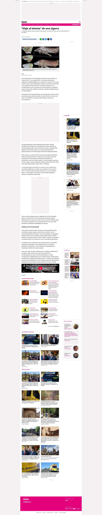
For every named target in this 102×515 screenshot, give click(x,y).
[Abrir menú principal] (80, 21)
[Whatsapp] (41, 39)
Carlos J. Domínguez (25, 424)
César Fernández (25, 366)
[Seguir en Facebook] (69, 508)
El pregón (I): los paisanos (67, 354)
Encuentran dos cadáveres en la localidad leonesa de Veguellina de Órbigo (30, 347)
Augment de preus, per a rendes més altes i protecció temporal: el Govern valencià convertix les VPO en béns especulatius (67, 275)
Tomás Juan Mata (44, 346)
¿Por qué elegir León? (46, 456)
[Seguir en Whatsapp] (77, 508)
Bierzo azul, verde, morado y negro (70, 339)
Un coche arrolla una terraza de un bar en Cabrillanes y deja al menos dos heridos (30, 475)
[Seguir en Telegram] (70, 508)
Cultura (33, 24)
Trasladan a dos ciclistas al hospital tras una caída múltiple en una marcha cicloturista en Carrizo (49, 475)
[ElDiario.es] (76, 24)
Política (29, 24)
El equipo (43, 512)
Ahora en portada (26, 369)
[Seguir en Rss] (79, 508)
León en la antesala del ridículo (48, 345)
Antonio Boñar (67, 355)
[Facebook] (43, 39)
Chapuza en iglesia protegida (69, 1)
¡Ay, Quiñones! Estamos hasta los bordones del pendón (73, 188)
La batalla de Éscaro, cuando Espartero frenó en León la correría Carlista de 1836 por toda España (49, 403)
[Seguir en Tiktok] (75, 508)
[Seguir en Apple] (67, 500)
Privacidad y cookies (50, 512)
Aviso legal (56, 512)
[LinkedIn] (51, 39)
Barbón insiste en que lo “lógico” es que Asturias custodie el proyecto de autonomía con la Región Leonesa (50, 363)
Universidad (46, 24)
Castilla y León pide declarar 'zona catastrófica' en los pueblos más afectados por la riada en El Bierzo (30, 439)
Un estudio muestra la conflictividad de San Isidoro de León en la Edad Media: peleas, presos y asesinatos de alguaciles (50, 439)
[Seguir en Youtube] (74, 508)
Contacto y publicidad (62, 512)
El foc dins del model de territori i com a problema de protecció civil (67, 268)
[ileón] (29, 499)
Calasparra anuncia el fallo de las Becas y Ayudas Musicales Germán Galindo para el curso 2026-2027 (67, 255)
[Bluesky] (46, 39)
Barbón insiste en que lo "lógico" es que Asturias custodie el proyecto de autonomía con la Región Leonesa (72, 156)
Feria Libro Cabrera (57, 1)
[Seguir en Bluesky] (66, 508)
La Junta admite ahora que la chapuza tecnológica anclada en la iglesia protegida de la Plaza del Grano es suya (30, 420)
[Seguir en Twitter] (67, 508)
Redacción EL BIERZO (45, 424)
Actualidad (24, 24)
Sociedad (37, 24)
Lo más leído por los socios (28, 332)
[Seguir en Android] (66, 500)
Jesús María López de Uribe (46, 405)
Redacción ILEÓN (44, 365)
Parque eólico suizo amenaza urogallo (40, 1)
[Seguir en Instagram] (72, 508)
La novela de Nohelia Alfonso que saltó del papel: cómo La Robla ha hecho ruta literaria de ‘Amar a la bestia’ (30, 363)
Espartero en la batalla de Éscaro (50, 1)
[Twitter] (48, 39)
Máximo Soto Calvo (70, 190)
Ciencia (41, 24)
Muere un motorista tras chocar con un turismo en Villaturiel (30, 402)
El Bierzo (51, 24)
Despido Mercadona (76, 1)
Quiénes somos (38, 512)
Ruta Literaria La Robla (32, 1)
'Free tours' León (62, 1)
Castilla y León (57, 24)
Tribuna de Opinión (68, 321)
